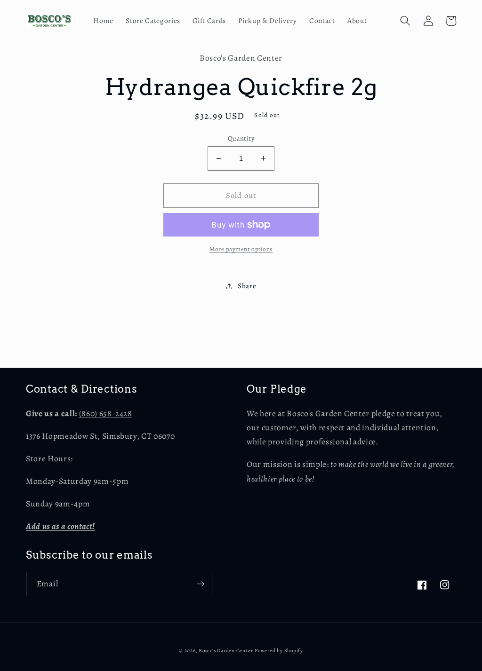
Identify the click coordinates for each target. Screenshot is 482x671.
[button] (405, 20)
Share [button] (247, 286)
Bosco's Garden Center (226, 650)
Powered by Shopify (279, 650)
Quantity (241, 138)
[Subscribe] (200, 584)
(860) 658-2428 (105, 413)
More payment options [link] (241, 249)
